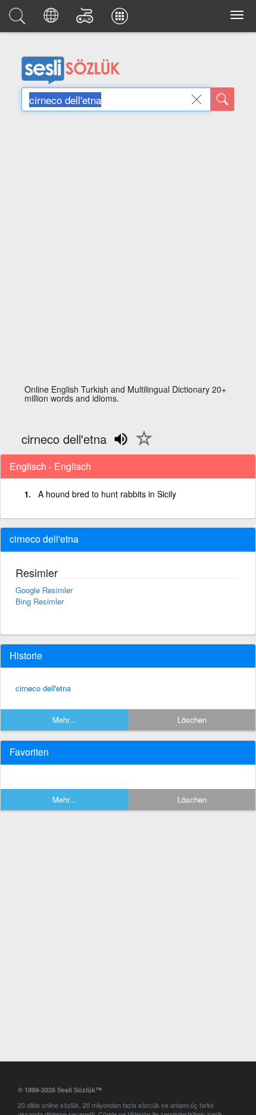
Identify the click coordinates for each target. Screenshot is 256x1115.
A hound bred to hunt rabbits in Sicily (107, 494)
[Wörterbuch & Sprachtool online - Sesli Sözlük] (19, 19)
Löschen (192, 719)
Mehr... (64, 719)
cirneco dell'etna (43, 688)
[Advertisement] (128, 251)
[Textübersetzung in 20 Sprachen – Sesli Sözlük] (52, 19)
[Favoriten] (141, 445)
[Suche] (223, 99)
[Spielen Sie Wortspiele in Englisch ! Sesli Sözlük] (86, 19)
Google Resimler (44, 590)
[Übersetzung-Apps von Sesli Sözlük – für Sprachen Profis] (121, 19)
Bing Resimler (39, 601)
